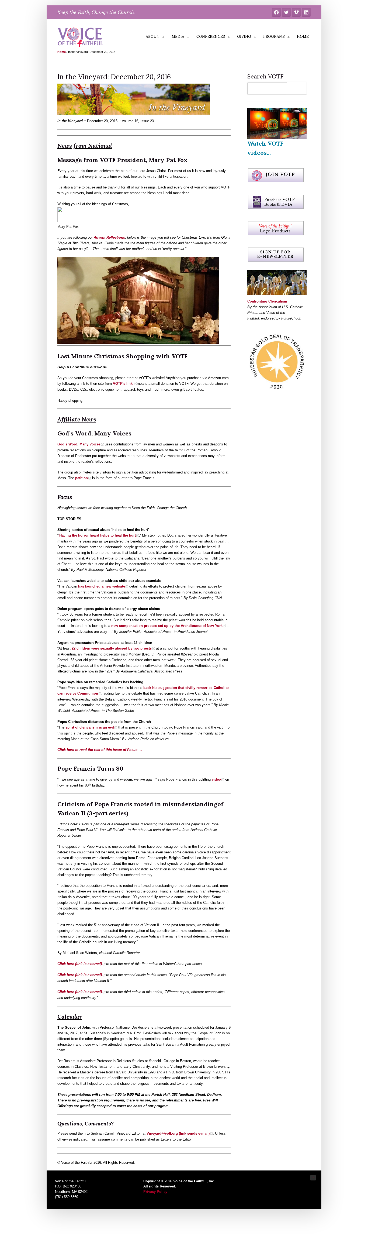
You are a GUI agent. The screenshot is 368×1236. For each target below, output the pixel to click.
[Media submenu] (188, 37)
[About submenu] (163, 37)
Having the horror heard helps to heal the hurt (97, 535)
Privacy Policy (155, 1192)
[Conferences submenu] (229, 37)
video (216, 779)
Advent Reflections (109, 237)
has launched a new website (101, 586)
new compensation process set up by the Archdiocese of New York (167, 626)
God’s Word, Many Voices (78, 444)
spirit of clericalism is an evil (89, 727)
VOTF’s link (123, 384)
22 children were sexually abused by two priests (112, 648)
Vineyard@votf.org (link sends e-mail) (178, 1133)
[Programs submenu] (288, 37)
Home (61, 51)
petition (81, 478)
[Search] (298, 88)
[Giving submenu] (255, 37)
